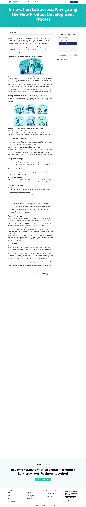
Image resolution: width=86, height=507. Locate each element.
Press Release (10, 495)
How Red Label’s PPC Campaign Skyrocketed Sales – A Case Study (66, 63)
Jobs (9, 498)
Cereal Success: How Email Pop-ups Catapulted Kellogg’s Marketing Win (67, 87)
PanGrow (41, 22)
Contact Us (10, 496)
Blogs (9, 492)
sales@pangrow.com (70, 500)
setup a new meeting (43, 479)
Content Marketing (30, 496)
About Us (52, 1)
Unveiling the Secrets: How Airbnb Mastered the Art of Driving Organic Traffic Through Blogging (67, 76)
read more (11, 331)
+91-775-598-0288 (70, 497)
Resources (46, 1)
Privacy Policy (65, 48)
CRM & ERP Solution (30, 501)
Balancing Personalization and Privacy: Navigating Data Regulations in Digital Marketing (30, 382)
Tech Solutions (38, 1)
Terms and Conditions (12, 501)
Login (66, 1)
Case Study (10, 493)
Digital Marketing (29, 1)
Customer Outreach (30, 499)
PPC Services (28, 493)
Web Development (30, 495)
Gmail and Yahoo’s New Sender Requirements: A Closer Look (24, 440)
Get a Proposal (74, 1)
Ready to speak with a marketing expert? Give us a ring (71, 493)
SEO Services (28, 492)
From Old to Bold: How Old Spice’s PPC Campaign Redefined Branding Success (67, 100)
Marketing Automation (30, 498)
